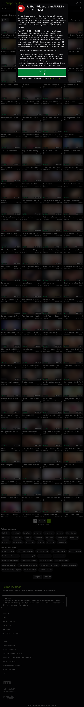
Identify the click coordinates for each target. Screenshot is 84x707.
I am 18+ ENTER (42, 72)
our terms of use (55, 78)
